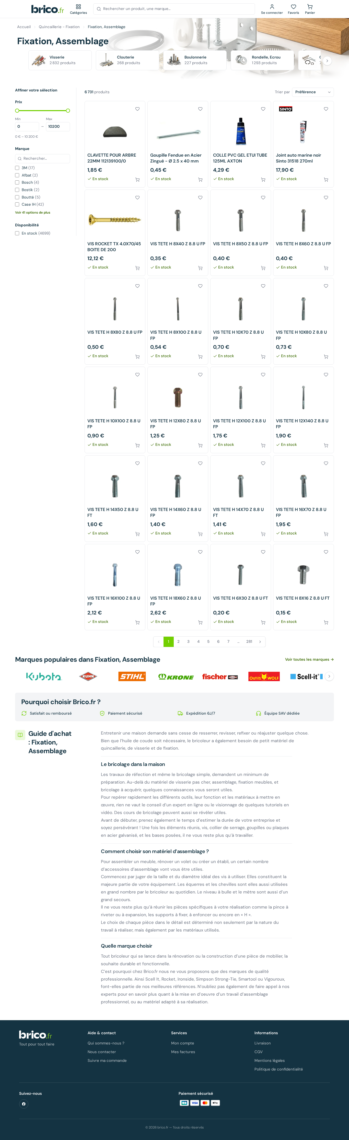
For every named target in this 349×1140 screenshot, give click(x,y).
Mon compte (182, 1043)
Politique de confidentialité (278, 1069)
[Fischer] (220, 676)
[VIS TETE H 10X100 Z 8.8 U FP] (115, 410)
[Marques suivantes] (329, 676)
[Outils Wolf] (264, 676)
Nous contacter (102, 1051)
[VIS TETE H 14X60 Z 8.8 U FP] (178, 499)
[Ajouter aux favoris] (137, 109)
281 (249, 641)
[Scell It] (308, 676)
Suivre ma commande (107, 1060)
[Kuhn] (88, 676)
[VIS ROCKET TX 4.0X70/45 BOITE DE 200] (115, 233)
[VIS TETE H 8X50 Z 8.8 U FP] (241, 233)
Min (17, 119)
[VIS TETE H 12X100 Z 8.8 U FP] (241, 410)
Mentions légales (269, 1060)
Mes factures (183, 1051)
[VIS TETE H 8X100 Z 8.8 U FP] (178, 321)
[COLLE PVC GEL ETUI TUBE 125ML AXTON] (241, 144)
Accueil (24, 26)
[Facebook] (23, 1104)
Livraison (262, 1043)
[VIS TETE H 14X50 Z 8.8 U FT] (115, 499)
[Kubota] (44, 676)
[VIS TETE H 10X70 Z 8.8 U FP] (241, 321)
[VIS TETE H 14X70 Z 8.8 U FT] (241, 499)
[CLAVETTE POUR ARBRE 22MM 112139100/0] (115, 144)
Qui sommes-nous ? (106, 1043)
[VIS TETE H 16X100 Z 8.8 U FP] (115, 587)
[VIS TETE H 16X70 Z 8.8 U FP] (303, 499)
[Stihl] (132, 676)
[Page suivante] (260, 642)
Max (49, 119)
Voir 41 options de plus (32, 212)
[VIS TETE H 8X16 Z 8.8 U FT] (303, 587)
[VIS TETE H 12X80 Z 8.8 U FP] (178, 410)
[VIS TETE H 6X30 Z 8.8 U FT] (241, 587)
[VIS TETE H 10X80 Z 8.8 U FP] (303, 321)
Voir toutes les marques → (309, 659)
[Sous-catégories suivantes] (327, 60)
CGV (258, 1051)
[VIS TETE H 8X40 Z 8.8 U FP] (178, 233)
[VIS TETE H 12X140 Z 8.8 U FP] (303, 410)
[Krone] (176, 676)
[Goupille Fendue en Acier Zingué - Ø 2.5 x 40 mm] (178, 144)
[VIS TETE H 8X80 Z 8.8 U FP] (115, 321)
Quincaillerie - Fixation (59, 26)
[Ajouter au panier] (137, 180)
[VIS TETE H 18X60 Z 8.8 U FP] (178, 587)
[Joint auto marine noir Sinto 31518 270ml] (303, 144)
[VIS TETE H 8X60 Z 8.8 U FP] (303, 233)
